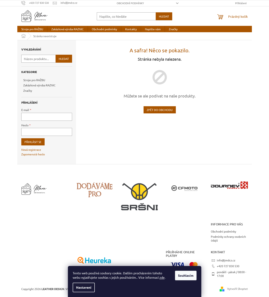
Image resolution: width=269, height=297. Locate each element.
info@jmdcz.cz (226, 260)
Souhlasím (186, 275)
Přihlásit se (32, 142)
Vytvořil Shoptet (237, 288)
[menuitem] (32, 29)
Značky (27, 90)
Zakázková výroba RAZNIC (39, 85)
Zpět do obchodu (160, 110)
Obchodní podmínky (130, 3)
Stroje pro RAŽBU (34, 80)
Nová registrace (31, 149)
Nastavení (83, 287)
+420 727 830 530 (228, 266)
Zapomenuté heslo (33, 154)
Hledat (164, 16)
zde (162, 277)
